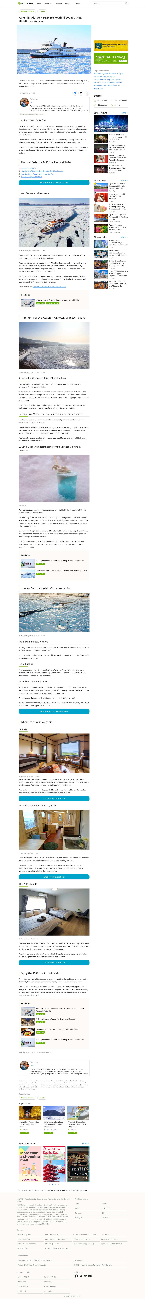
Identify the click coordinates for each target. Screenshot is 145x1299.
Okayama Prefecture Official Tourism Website (35, 1260)
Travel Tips (48, 3)
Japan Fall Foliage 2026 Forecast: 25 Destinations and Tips (118, 217)
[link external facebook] (77, 1277)
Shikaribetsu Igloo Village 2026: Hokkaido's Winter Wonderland (53, 1124)
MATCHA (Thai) (106, 1234)
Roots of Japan (79, 1260)
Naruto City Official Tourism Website (32, 1265)
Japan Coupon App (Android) (111, 1244)
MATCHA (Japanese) (25, 1234)
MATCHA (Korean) (24, 1239)
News (78, 3)
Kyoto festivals (114, 85)
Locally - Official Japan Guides (56, 1248)
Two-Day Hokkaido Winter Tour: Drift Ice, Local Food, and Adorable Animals (60, 1009)
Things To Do (102, 105)
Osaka (104, 1204)
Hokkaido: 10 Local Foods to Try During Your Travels (57, 1029)
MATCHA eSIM (23, 1248)
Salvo (31, 103)
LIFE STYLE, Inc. (51, 1129)
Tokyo (77, 1204)
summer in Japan (116, 73)
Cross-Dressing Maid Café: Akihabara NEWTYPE (117, 196)
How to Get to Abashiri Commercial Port (37, 174)
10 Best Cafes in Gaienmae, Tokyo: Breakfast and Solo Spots (118, 242)
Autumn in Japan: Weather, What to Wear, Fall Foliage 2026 (118, 227)
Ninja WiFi (99, 88)
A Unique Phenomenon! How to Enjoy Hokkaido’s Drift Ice (60, 560)
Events (42, 11)
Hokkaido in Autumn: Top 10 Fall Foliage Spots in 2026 (29, 1124)
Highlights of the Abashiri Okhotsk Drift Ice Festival (42, 171)
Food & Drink (102, 100)
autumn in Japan (101, 73)
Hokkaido (40, 303)
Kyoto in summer (114, 79)
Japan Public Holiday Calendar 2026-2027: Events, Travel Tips (117, 186)
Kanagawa (79, 1217)
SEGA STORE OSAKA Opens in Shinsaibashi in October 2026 (106, 127)
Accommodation (120, 100)
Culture (117, 105)
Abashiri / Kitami (27, 11)
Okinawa (105, 1213)
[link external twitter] (81, 1277)
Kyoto (77, 1208)
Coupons (68, 3)
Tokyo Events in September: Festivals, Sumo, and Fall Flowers (117, 253)
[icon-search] (126, 3)
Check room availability (54, 798)
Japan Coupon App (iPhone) (83, 1244)
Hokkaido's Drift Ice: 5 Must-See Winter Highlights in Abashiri (61, 571)
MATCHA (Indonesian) (81, 1239)
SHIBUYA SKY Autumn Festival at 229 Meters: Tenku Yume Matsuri (117, 147)
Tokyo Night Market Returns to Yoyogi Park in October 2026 (118, 137)
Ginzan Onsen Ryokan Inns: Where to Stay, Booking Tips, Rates (117, 263)
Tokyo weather (100, 79)
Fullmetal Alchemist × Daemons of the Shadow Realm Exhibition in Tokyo (118, 158)
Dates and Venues (28, 168)
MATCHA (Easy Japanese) (27, 1244)
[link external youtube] (90, 1277)
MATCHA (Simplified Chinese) (56, 1239)
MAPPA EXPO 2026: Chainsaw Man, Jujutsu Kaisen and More (117, 168)
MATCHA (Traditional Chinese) (84, 1234)
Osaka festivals (100, 85)
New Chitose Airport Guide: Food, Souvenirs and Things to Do (117, 283)
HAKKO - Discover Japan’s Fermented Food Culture (93, 1265)
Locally (59, 3)
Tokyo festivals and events (105, 76)
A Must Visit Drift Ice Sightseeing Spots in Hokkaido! (57, 300)
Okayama (105, 1217)
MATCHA (25, 1129)
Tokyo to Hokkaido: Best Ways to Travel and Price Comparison (77, 1124)
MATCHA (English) (52, 1234)
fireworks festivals (115, 82)
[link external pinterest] (86, 1277)
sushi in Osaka (100, 82)
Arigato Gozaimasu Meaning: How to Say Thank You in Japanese (117, 206)
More (85, 1143)
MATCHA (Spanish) (52, 1244)
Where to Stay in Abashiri (31, 177)
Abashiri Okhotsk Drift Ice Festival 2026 (49, 286)
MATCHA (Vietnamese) (109, 1239)
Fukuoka (78, 1213)
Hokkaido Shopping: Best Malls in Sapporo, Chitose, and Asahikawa (118, 273)
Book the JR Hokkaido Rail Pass (54, 182)
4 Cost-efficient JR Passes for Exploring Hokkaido (56, 1019)
